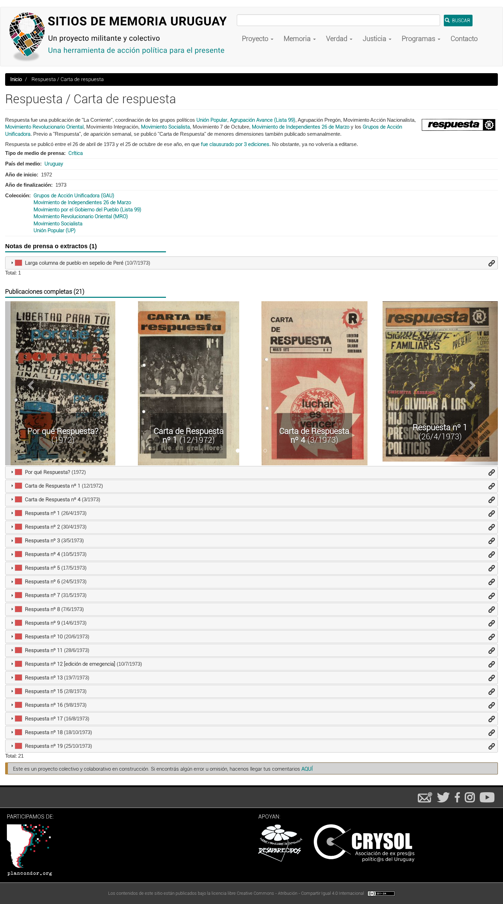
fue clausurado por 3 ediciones (235, 144)
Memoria (298, 39)
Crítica (75, 153)
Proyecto (256, 39)
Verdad (337, 39)
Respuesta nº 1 (440, 427)
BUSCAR (460, 20)
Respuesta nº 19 (44, 746)
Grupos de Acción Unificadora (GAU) (74, 195)
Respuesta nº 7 (42, 595)
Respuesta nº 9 (42, 623)
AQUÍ (307, 769)
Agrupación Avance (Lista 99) (262, 120)
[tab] (251, 262)
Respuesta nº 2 (42, 527)
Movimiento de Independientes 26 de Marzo (300, 127)
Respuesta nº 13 (44, 678)
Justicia (375, 39)
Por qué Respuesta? (63, 431)
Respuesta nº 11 (44, 650)
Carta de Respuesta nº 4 (314, 435)
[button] (29, 383)
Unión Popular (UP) (55, 230)
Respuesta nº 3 (42, 540)
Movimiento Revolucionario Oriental (44, 127)
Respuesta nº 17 (44, 719)
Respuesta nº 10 (44, 637)
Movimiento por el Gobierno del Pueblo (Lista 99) (87, 210)
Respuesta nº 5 (42, 568)
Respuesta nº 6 (42, 582)
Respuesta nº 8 (42, 609)
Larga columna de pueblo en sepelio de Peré (74, 263)
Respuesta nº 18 (44, 732)
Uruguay (53, 164)
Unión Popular (211, 120)
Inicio (16, 79)
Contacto (464, 39)
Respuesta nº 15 (44, 691)
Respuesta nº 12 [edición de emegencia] (70, 664)
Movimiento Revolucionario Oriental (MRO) (81, 216)
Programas (419, 39)
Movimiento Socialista (165, 127)
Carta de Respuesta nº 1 (189, 435)
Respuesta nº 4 (42, 554)
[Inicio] (121, 36)
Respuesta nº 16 (44, 705)
